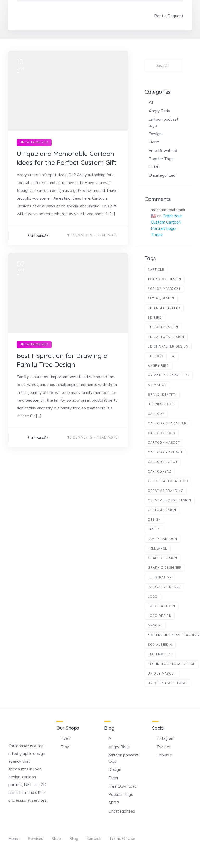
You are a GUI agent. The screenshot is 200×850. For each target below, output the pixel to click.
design (154, 520)
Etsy (64, 747)
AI (151, 103)
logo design (159, 616)
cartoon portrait (165, 452)
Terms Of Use (122, 838)
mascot (155, 625)
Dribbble (164, 755)
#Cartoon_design (164, 279)
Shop (56, 838)
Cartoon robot (163, 462)
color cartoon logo (168, 481)
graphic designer (165, 568)
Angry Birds (159, 111)
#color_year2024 (164, 289)
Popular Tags (161, 159)
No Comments (79, 235)
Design (155, 134)
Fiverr (154, 142)
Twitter (163, 747)
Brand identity (162, 395)
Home (14, 838)
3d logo (155, 356)
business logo (161, 404)
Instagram (165, 738)
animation (157, 385)
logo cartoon (161, 606)
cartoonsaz (159, 472)
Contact (93, 838)
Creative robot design (169, 500)
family (153, 529)
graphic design (162, 558)
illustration (160, 577)
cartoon (156, 414)
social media (160, 645)
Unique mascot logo (167, 683)
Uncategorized (34, 143)
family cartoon (162, 539)
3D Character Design (168, 347)
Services (35, 838)
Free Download (163, 150)
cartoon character (167, 424)
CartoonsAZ (38, 235)
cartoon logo (161, 433)
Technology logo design (172, 664)
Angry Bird (158, 366)
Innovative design (165, 587)
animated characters (168, 375)
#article (156, 270)
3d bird (155, 318)
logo (153, 597)
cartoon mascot (164, 443)
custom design (162, 510)
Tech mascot (160, 654)
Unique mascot (162, 674)
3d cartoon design (166, 337)
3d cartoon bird (164, 327)
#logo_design (161, 298)
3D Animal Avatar (164, 308)
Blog (73, 838)
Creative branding (165, 491)
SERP (154, 167)
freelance (157, 549)
